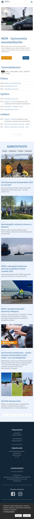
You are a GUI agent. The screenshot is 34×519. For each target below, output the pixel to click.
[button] (31, 2)
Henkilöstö (17, 433)
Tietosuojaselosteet (17, 444)
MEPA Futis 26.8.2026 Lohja (12, 83)
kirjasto (7, 71)
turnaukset (7, 73)
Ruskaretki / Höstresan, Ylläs (13, 106)
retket (3, 73)
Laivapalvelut (6, 58)
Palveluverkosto (17, 435)
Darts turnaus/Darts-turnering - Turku (16, 127)
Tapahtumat (12, 151)
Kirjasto (26, 58)
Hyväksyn (18, 515)
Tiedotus (20, 151)
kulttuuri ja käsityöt (14, 71)
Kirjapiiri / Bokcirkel (11, 102)
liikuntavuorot (26, 71)
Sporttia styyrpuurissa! (11, 401)
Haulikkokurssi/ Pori (10, 86)
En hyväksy (27, 515)
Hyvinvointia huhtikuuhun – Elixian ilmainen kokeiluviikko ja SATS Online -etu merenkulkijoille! (16, 355)
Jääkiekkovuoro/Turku (11, 89)
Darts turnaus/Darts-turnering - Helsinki (17, 124)
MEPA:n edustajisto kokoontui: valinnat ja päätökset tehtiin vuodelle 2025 (14, 268)
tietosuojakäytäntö (10, 511)
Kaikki (3, 71)
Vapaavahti (28, 151)
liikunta (20, 71)
